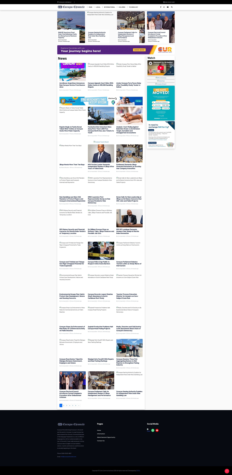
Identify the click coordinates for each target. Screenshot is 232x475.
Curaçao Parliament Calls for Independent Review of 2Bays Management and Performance (127, 34)
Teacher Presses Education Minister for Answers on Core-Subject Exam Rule (127, 296)
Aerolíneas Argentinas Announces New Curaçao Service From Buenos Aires (72, 85)
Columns (122, 7)
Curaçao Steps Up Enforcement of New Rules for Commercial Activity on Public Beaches (72, 328)
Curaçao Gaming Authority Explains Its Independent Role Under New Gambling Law (97, 34)
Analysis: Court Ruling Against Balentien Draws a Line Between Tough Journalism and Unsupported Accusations (128, 130)
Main (90, 7)
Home (99, 430)
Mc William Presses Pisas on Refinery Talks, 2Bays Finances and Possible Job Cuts (101, 231)
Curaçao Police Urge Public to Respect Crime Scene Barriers (99, 263)
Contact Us (100, 440)
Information (101, 434)
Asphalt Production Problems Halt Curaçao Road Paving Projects (100, 328)
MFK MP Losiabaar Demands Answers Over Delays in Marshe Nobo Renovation (127, 231)
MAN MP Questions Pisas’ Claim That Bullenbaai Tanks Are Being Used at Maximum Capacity (67, 34)
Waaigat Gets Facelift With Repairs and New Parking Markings (101, 360)
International (109, 7)
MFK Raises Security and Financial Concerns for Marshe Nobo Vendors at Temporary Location (72, 231)
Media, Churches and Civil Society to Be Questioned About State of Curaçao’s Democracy (128, 328)
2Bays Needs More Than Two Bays (72, 165)
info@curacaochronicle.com (68, 456)
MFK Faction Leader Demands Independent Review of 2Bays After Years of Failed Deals (101, 166)
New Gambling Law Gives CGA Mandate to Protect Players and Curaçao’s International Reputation (72, 199)
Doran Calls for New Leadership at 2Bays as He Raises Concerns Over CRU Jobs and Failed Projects (129, 199)
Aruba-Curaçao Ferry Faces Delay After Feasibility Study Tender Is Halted (128, 85)
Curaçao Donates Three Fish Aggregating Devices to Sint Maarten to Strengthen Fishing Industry (127, 362)
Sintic (138, 470)
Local (98, 7)
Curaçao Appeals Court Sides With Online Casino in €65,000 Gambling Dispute (100, 85)
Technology (133, 7)
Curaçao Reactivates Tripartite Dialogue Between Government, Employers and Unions (71, 361)
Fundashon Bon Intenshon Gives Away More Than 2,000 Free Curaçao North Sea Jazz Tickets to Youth (101, 130)
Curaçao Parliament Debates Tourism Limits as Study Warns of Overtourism (128, 264)
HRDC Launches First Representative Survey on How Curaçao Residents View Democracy (99, 200)
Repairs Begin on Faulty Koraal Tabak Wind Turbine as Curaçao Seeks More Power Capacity (71, 129)
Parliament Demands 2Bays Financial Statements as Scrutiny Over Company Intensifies (128, 166)
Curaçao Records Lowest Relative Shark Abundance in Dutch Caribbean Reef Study (100, 296)
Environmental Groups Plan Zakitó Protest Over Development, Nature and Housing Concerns (72, 296)
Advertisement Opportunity (106, 437)
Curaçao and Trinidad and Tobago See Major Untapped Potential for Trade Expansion (71, 264)
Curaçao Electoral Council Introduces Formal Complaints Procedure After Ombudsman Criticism (157, 34)
